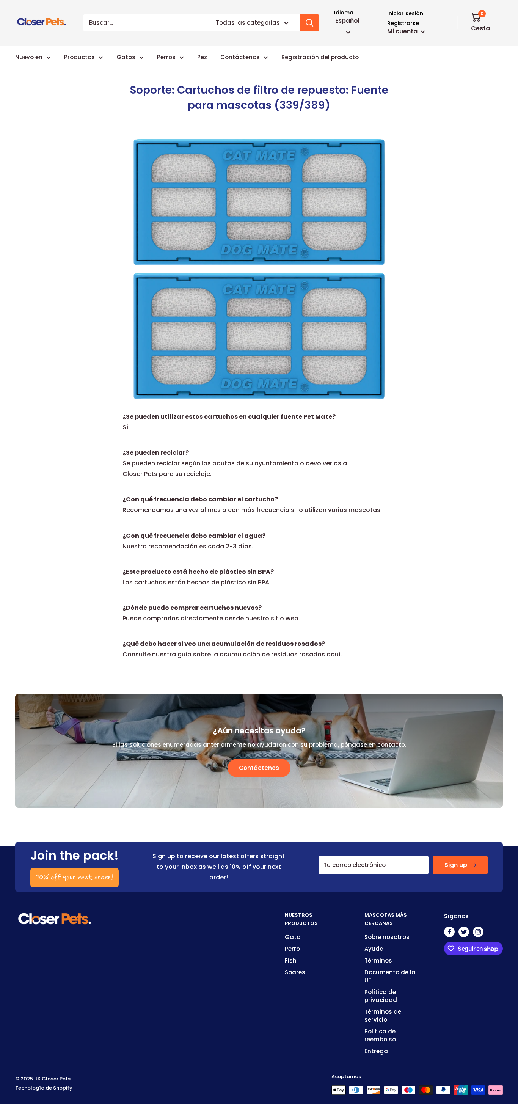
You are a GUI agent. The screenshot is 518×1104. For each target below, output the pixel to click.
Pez (202, 57)
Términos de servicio (382, 1016)
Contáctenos (240, 57)
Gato (292, 937)
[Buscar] (309, 22)
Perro (292, 949)
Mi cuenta (403, 31)
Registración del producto (320, 57)
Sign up (455, 865)
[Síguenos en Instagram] (478, 931)
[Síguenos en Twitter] (463, 931)
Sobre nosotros (387, 937)
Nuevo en (28, 57)
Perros (166, 57)
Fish (291, 960)
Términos (378, 960)
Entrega (376, 1051)
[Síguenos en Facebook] (449, 931)
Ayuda (374, 949)
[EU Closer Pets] (55, 916)
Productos (79, 57)
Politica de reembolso (380, 1035)
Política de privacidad (380, 996)
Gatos (125, 57)
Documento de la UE (390, 976)
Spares (295, 972)
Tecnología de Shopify (43, 1087)
